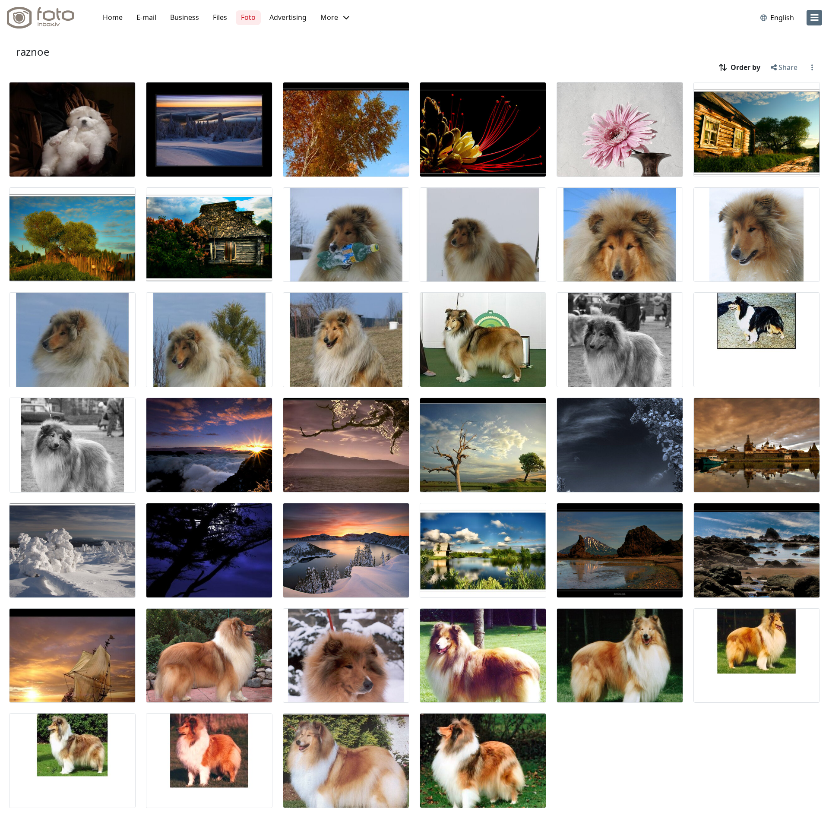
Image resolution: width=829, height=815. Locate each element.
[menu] (814, 17)
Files (220, 17)
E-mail (146, 17)
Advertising (288, 17)
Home (113, 17)
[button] (334, 17)
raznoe (33, 51)
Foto (248, 17)
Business (184, 17)
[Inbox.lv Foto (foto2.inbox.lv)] (45, 17)
